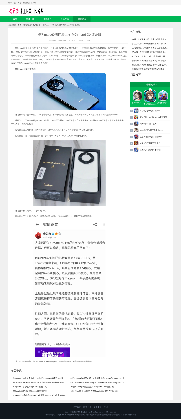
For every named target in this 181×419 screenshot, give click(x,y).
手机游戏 (65, 19)
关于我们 (77, 407)
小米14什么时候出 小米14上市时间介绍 (148, 56)
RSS (106, 407)
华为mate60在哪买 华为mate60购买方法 (30, 391)
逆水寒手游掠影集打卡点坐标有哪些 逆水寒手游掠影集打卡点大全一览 (151, 52)
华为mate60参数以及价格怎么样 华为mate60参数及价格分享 (38, 378)
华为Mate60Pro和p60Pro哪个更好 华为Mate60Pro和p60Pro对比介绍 (41, 382)
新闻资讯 (36, 25)
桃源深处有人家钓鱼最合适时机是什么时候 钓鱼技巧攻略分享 (151, 65)
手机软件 (47, 19)
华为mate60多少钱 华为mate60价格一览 (30, 387)
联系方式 (87, 407)
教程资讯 (82, 19)
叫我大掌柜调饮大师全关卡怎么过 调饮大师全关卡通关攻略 (151, 39)
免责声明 (97, 407)
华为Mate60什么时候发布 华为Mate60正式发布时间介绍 (94, 391)
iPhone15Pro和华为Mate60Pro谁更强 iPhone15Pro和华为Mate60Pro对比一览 (41, 395)
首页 (15, 19)
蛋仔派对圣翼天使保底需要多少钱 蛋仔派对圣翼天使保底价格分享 (151, 60)
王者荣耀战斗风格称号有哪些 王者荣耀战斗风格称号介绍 (151, 48)
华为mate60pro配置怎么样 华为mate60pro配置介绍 (92, 387)
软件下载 (30, 19)
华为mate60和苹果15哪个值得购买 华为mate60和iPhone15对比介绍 (99, 378)
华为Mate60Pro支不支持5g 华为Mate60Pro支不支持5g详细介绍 (97, 382)
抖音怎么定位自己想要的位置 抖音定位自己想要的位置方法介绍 (151, 43)
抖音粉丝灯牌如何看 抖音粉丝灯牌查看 (148, 69)
